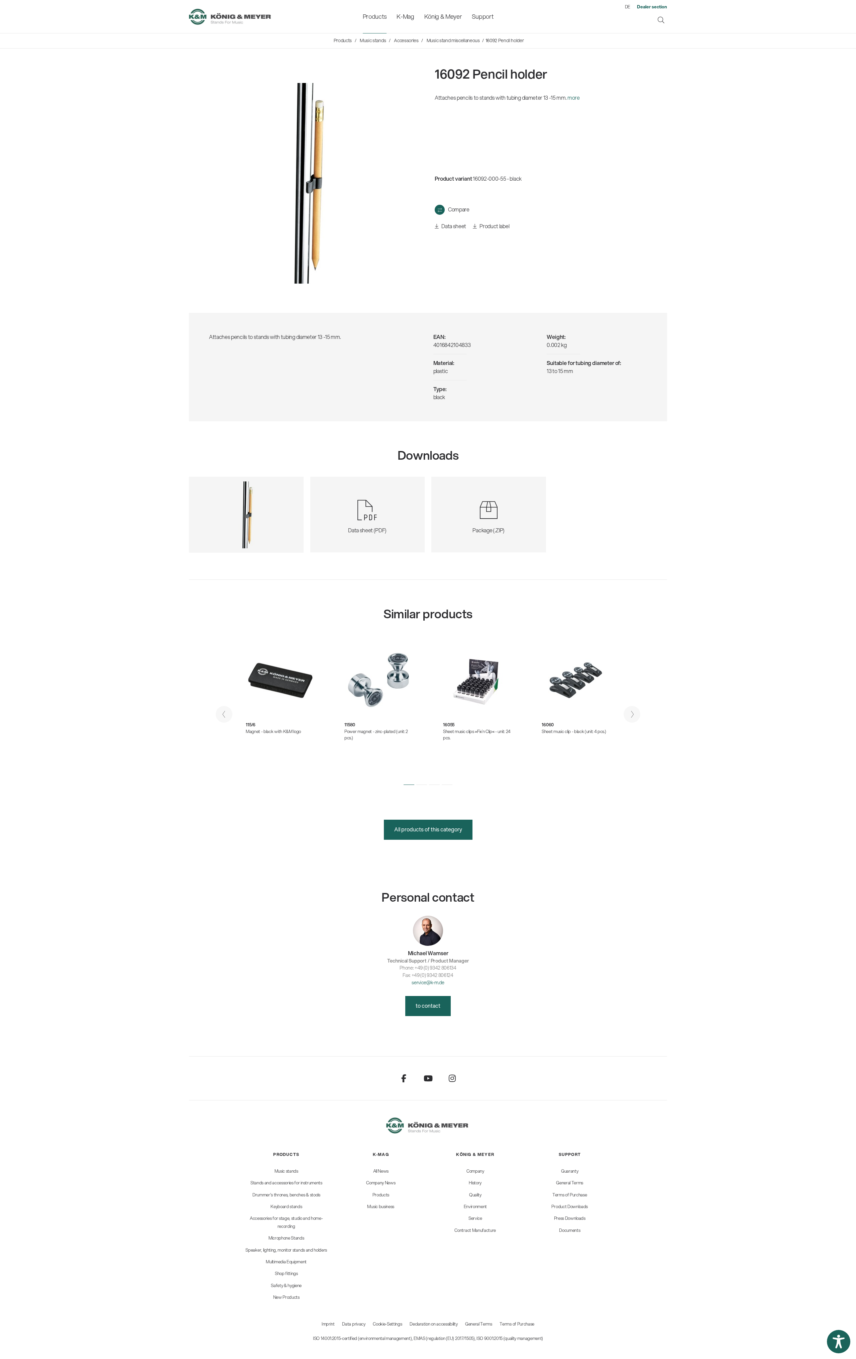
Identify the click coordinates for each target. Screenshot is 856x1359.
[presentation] (224, 714)
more (573, 97)
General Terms (478, 1324)
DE (627, 7)
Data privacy (353, 1324)
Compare (458, 209)
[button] (409, 784)
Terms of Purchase (517, 1324)
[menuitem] (375, 16)
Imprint (328, 1324)
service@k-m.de (428, 982)
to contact (428, 1005)
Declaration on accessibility (433, 1324)
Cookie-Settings (387, 1324)
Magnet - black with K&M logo (273, 731)
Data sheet (453, 226)
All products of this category (428, 829)
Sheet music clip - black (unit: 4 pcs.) (574, 731)
